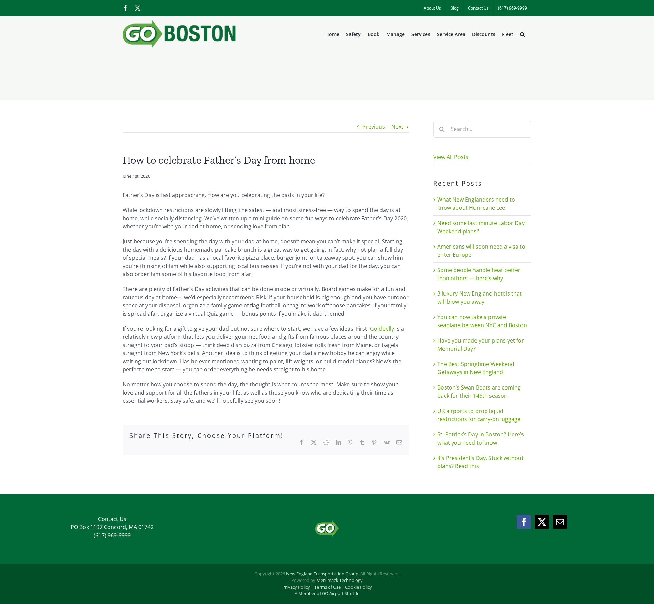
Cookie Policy (358, 587)
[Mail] (560, 522)
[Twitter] (542, 522)
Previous (373, 126)
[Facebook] (524, 522)
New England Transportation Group (322, 574)
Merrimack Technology (339, 580)
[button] (522, 34)
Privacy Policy (296, 587)
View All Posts (450, 157)
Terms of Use (327, 587)
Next (397, 126)
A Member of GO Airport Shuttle (327, 593)
